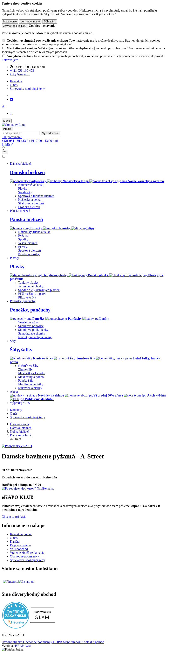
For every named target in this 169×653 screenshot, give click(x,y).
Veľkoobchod (19, 549)
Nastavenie (10, 21)
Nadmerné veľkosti (30, 185)
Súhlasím (49, 21)
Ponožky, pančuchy (30, 310)
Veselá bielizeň (28, 243)
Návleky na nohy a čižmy (35, 337)
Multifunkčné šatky (30, 384)
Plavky (22, 188)
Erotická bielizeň (29, 207)
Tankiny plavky (28, 282)
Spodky (23, 239)
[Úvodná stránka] (14, 124)
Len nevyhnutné (30, 21)
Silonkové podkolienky (33, 329)
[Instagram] (11, 99)
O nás (14, 85)
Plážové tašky (27, 297)
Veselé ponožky (28, 322)
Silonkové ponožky (30, 326)
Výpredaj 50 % (20, 403)
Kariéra (15, 541)
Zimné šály (25, 369)
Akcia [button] (14, 391)
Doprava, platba (20, 545)
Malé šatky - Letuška (31, 373)
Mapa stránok (72, 642)
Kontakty (16, 81)
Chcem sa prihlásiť (14, 516)
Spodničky (25, 192)
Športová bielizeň (29, 250)
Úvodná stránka (12, 642)
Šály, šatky (21, 349)
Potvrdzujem (10, 60)
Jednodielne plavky (30, 286)
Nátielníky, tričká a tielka (34, 232)
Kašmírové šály (28, 365)
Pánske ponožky (29, 254)
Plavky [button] (14, 258)
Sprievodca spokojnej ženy (27, 88)
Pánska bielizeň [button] (20, 210)
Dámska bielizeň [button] (21, 163)
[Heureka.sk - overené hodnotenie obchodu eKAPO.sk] (15, 627)
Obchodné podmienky (24, 556)
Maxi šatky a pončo (31, 377)
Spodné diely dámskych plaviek (39, 290)
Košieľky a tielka (29, 199)
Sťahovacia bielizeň (31, 203)
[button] (3, 106)
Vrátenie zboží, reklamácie (27, 552)
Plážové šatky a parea (32, 293)
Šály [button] (13, 341)
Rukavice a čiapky (30, 388)
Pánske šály (25, 380)
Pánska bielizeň (26, 219)
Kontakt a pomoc (21, 534)
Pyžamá (23, 235)
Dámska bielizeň (27, 172)
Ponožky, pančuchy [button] (22, 301)
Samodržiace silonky (31, 333)
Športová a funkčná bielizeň (36, 196)
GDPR (58, 642)
